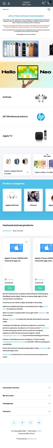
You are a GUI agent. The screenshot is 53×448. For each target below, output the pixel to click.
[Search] (49, 9)
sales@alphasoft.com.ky (13, 335)
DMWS (39, 431)
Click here (42, 313)
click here (12, 319)
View (10, 288)
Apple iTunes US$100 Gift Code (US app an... (16, 259)
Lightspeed (31, 439)
